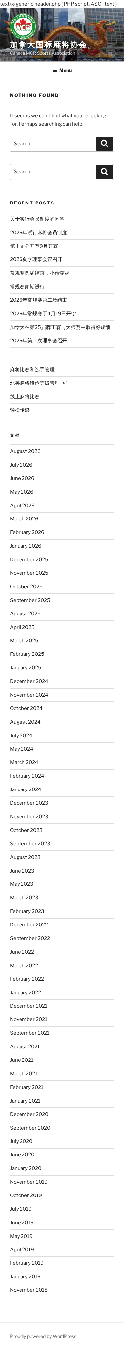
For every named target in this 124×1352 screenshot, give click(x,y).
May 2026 (21, 492)
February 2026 (27, 532)
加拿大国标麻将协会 (48, 44)
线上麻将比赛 (25, 397)
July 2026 (21, 465)
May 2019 (21, 1236)
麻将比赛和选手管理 (32, 370)
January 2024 (25, 789)
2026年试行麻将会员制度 (38, 233)
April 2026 (22, 506)
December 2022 (29, 925)
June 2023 (22, 871)
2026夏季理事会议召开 (36, 259)
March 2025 (24, 641)
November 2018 (29, 1290)
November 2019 (29, 1182)
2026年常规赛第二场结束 (38, 300)
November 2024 (29, 695)
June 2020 (22, 1155)
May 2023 (21, 884)
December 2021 (28, 1006)
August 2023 (25, 857)
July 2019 (21, 1209)
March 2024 (24, 762)
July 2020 (21, 1141)
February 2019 (27, 1263)
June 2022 (22, 952)
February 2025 (27, 654)
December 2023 (29, 803)
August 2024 (25, 722)
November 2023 (29, 817)
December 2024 (29, 681)
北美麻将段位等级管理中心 (39, 383)
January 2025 (25, 668)
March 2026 (24, 519)
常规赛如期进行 (27, 287)
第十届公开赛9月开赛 (34, 246)
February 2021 (26, 1087)
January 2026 (25, 546)
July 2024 (21, 736)
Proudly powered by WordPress (43, 1336)
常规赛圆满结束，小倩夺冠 (39, 273)
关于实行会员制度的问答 (37, 219)
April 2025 (22, 627)
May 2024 (21, 749)
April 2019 (22, 1250)
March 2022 (24, 966)
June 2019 (22, 1223)
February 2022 (27, 979)
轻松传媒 (20, 410)
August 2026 (25, 451)
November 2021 (28, 1019)
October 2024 (26, 708)
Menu (65, 70)
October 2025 (26, 587)
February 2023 (27, 911)
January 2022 (25, 993)
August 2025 (25, 614)
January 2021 (25, 1101)
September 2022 (30, 938)
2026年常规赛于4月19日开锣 (43, 314)
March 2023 (24, 898)
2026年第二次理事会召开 (38, 341)
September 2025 (30, 600)
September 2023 (30, 844)
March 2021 (23, 1074)
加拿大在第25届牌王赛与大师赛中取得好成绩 (60, 327)
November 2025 (29, 573)
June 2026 (22, 478)
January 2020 (25, 1168)
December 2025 (29, 560)
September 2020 (30, 1128)
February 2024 (27, 776)
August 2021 (25, 1047)
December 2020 (29, 1114)
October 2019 (26, 1195)
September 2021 (29, 1033)
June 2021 (21, 1060)
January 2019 (25, 1277)
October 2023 (26, 830)
